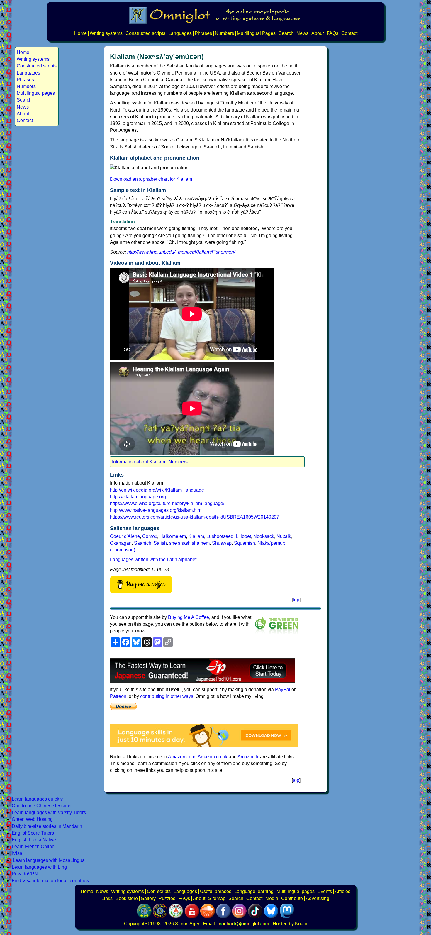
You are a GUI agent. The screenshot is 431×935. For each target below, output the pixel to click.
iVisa (17, 853)
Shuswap (222, 543)
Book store (127, 898)
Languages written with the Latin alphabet (153, 559)
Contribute (292, 898)
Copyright (134, 923)
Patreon (118, 696)
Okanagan (121, 543)
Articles (342, 891)
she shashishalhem (189, 543)
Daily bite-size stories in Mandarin (47, 826)
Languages (180, 33)
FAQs (332, 33)
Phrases (203, 33)
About (317, 33)
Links (107, 898)
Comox (149, 536)
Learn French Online (33, 846)
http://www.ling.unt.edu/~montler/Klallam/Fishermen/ (181, 251)
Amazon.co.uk (212, 756)
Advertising (317, 898)
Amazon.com (181, 756)
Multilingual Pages (256, 33)
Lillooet (243, 536)
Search (286, 33)
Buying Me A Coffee (188, 617)
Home (80, 33)
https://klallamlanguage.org (138, 496)
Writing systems (106, 33)
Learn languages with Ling (39, 867)
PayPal (282, 689)
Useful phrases (215, 891)
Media (271, 898)
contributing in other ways (166, 696)
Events (325, 891)
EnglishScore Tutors (33, 833)
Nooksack (263, 536)
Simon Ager (187, 923)
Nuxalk (283, 536)
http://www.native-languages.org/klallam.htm (155, 510)
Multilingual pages (36, 93)
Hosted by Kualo (290, 923)
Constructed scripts (145, 33)
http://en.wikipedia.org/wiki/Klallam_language (157, 489)
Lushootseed (219, 536)
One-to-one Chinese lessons (41, 805)
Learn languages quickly (37, 798)
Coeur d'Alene (125, 536)
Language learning (254, 891)
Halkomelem (172, 536)
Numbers (224, 33)
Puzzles (167, 898)
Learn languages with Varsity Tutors (49, 812)
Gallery (148, 898)
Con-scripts (159, 891)
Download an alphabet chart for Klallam (151, 179)
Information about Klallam (138, 461)
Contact (349, 33)
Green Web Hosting (32, 819)
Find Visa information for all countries (50, 880)
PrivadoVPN (25, 873)
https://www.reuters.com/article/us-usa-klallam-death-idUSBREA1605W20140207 (194, 516)
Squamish (244, 543)
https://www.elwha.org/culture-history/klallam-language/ (167, 503)
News (302, 33)
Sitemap (216, 898)
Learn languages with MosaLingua (49, 860)
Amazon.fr (248, 756)
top (296, 599)
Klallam (196, 536)
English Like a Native (34, 839)
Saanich (142, 543)
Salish (160, 543)
